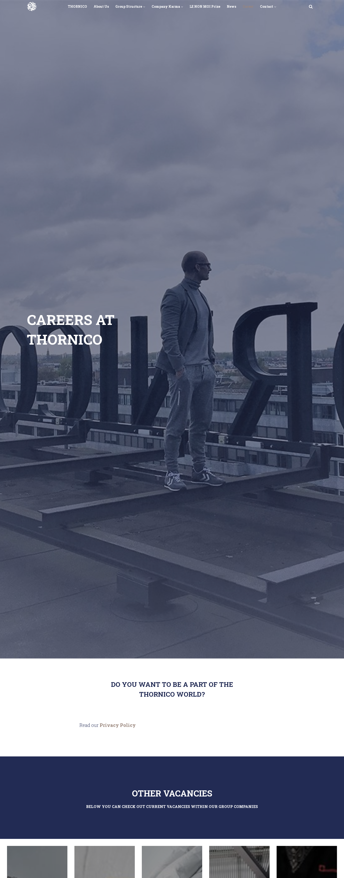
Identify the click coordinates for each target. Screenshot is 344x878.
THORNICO (77, 6)
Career (248, 6)
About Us (101, 6)
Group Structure (129, 6)
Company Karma (166, 6)
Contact (267, 6)
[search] (310, 6)
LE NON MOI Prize (205, 6)
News (231, 6)
